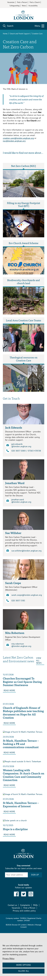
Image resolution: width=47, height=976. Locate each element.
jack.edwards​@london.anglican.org (21, 445)
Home (5, 33)
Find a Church (35, 2)
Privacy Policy (8, 958)
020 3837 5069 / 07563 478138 (26, 451)
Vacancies (10, 2)
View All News (39, 660)
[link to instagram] (30, 894)
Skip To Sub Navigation (15, 844)
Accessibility (33, 5)
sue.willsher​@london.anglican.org (26, 551)
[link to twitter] (23, 894)
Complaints (25, 905)
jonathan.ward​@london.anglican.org (21, 500)
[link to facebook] (16, 894)
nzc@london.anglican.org (14, 141)
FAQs (35, 905)
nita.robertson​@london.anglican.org (21, 645)
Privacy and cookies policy (24, 911)
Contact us (12, 905)
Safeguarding (14, 5)
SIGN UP (35, 875)
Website (31, 925)
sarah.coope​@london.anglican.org (26, 595)
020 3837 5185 (18, 600)
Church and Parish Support (20, 33)
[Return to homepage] (24, 15)
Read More (9, 690)
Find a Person (22, 2)
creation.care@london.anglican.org (18, 138)
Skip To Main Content (12, 10)
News (24, 5)
